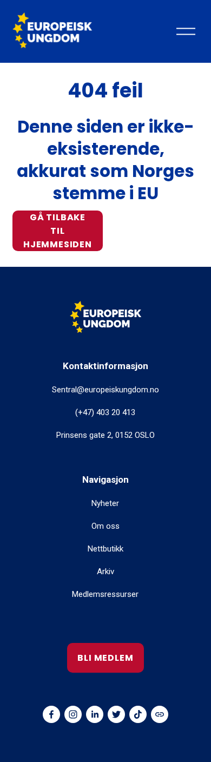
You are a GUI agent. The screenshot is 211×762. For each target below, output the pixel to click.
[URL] (159, 714)
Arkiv (105, 571)
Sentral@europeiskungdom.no (105, 390)
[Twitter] (116, 714)
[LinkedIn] (94, 714)
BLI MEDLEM (105, 658)
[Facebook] (51, 714)
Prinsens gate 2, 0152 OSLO (105, 435)
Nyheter (105, 503)
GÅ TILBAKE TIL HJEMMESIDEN (57, 231)
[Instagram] (73, 714)
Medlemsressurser (105, 594)
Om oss (105, 526)
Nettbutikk (105, 549)
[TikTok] (138, 714)
